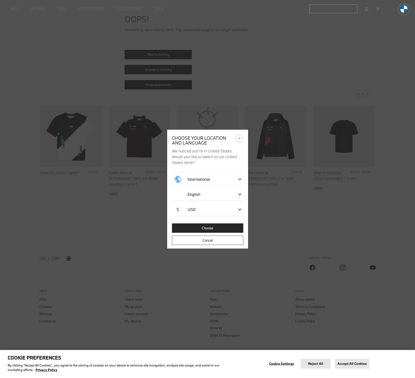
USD (186, 209)
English (194, 194)
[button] (366, 9)
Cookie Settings (281, 363)
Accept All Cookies (352, 363)
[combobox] (333, 9)
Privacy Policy (46, 370)
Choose (207, 228)
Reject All (315, 363)
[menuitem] (15, 9)
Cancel (207, 240)
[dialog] (207, 189)
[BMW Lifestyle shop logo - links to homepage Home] (404, 9)
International (199, 179)
